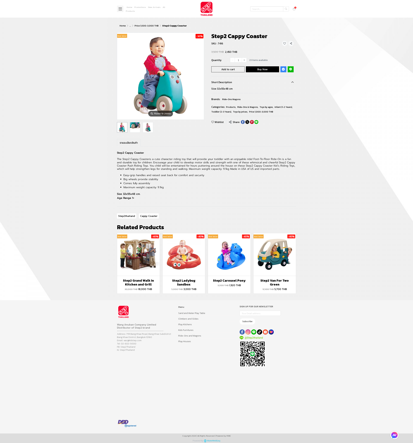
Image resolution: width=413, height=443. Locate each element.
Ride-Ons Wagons (231, 99)
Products (231, 107)
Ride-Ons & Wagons (247, 107)
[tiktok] (259, 332)
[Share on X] (247, 122)
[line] (253, 332)
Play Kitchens (185, 324)
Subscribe (247, 321)
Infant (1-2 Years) (283, 107)
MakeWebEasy (213, 441)
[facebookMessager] (394, 435)
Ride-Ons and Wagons (189, 335)
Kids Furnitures (185, 330)
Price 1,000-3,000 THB (147, 25)
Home (123, 25)
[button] (269, 8)
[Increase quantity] (244, 60)
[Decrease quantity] (232, 60)
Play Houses (184, 341)
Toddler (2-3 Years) (221, 111)
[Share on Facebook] (243, 122)
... (130, 25)
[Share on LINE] (256, 122)
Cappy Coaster (148, 216)
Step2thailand (126, 216)
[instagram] (248, 332)
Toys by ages (266, 107)
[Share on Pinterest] (252, 122)
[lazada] (271, 332)
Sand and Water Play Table (191, 313)
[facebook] (242, 332)
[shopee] (265, 332)
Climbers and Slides (188, 319)
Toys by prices (240, 111)
